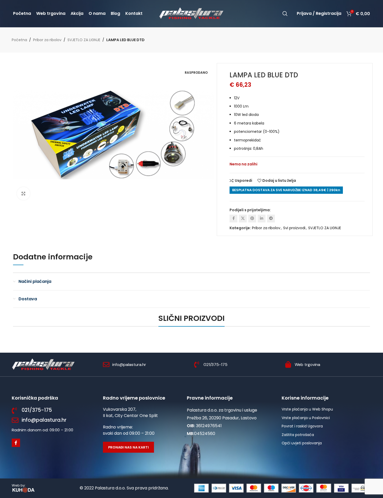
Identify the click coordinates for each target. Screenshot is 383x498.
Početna (19, 39)
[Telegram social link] (271, 218)
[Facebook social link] (233, 218)
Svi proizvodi (294, 228)
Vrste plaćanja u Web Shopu (307, 409)
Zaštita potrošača (298, 434)
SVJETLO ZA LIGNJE (83, 39)
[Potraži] (285, 13)
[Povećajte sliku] (23, 193)
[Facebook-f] (16, 443)
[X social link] (243, 218)
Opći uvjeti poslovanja (302, 443)
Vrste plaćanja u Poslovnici (306, 417)
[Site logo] (191, 13)
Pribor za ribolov (47, 39)
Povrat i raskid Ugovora (302, 426)
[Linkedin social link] (261, 218)
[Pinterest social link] (252, 218)
